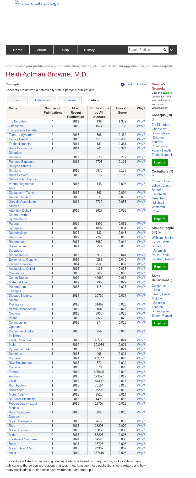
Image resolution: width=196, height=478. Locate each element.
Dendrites (15, 354)
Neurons (14, 313)
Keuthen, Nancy (163, 259)
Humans (14, 358)
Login (10, 66)
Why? (141, 121)
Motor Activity (18, 394)
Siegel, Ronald (162, 315)
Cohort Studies (19, 278)
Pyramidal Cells (20, 349)
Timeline (70, 100)
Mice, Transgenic (21, 421)
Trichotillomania (20, 144)
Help (65, 50)
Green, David (161, 294)
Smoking (15, 170)
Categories (42, 100)
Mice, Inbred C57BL (22, 448)
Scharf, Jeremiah (159, 192)
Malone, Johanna (158, 301)
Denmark (15, 157)
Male (12, 344)
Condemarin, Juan (160, 288)
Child (12, 381)
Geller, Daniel (161, 242)
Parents (14, 223)
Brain (12, 444)
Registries (16, 237)
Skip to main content (20, 6)
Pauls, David (160, 255)
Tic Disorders (18, 121)
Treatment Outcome (23, 439)
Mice (12, 435)
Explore (160, 162)
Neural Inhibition (20, 197)
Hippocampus (18, 255)
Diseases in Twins (21, 192)
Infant (13, 318)
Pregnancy (16, 304)
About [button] (41, 50)
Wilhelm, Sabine (163, 237)
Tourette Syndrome (22, 135)
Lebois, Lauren (162, 185)
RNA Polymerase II (22, 363)
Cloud (17, 100)
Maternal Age (18, 282)
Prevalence (16, 273)
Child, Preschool (20, 340)
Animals (14, 376)
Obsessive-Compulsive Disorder (160, 133)
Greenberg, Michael (159, 200)
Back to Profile (135, 84)
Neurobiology (18, 232)
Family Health (18, 139)
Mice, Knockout (20, 430)
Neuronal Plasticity (22, 399)
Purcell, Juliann (162, 181)
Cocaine (14, 367)
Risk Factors (18, 385)
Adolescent (16, 390)
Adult (12, 453)
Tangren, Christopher (160, 309)
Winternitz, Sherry (159, 209)
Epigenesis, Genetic (23, 259)
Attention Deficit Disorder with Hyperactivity (20, 215)
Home (17, 50)
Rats (12, 425)
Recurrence (17, 242)
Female (14, 372)
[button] (171, 50)
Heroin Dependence (22, 309)
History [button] (89, 50)
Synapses (16, 228)
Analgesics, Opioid (22, 268)
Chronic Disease (20, 264)
